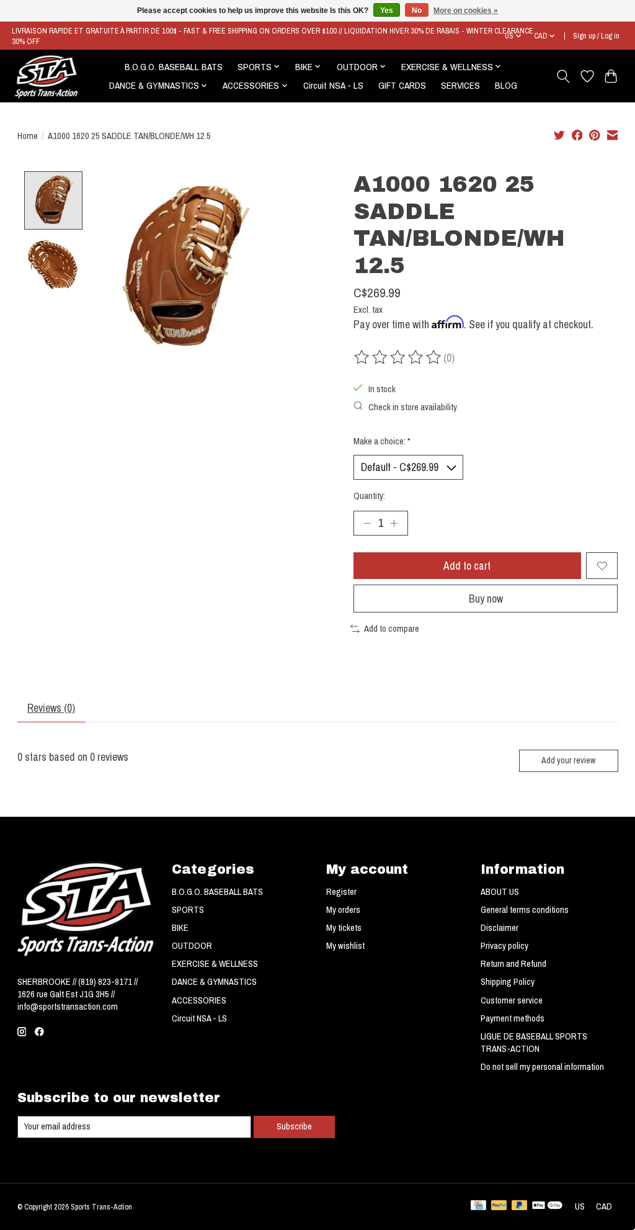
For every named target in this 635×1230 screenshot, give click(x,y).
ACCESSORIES (199, 1000)
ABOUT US (500, 892)
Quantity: (369, 496)
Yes (386, 10)
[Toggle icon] (563, 76)
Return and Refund (513, 964)
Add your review (568, 760)
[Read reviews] (398, 357)
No (417, 10)
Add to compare (391, 628)
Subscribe (294, 1126)
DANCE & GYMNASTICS (214, 982)
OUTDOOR (192, 946)
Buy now (486, 598)
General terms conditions (525, 910)
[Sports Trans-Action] (46, 76)
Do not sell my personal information (542, 1067)
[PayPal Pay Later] (520, 1206)
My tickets (344, 928)
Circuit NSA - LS (333, 85)
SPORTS (188, 910)
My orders (343, 910)
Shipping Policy (508, 982)
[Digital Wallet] (547, 1206)
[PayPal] (499, 1206)
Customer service (512, 1000)
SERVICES (460, 85)
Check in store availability (412, 407)
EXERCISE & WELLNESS (215, 964)
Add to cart (467, 566)
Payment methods (512, 1018)
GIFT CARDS (402, 85)
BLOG (506, 85)
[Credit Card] (478, 1206)
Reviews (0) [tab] (51, 708)
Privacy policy (504, 946)
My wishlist (345, 946)
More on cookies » (465, 10)
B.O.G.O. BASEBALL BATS (174, 66)
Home (27, 136)
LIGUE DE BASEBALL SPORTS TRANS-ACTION (534, 1042)
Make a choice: (382, 441)
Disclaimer (499, 928)
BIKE (180, 928)
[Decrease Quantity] (367, 523)
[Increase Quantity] (393, 523)
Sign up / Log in (596, 35)
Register (341, 892)
